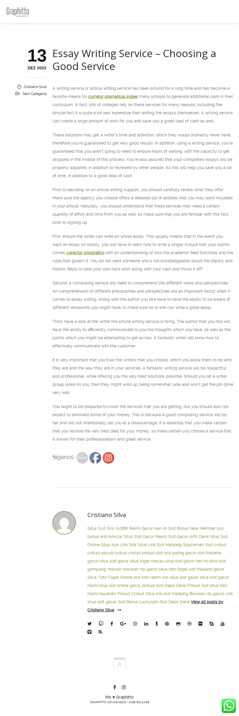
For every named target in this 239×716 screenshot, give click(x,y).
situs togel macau (147, 561)
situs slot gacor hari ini (186, 561)
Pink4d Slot (198, 585)
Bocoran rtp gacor (206, 593)
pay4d (107, 552)
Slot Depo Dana (171, 585)
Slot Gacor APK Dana (188, 536)
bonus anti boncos (104, 536)
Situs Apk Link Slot (118, 544)
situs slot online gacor (120, 585)
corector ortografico (85, 252)
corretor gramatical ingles (113, 96)
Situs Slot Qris (100, 528)
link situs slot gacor (180, 577)
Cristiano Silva (35, 87)
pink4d (148, 552)
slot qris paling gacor (176, 552)
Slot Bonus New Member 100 (196, 528)
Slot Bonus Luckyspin (138, 601)
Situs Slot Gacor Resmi (145, 536)
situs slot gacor (114, 561)
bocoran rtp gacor (140, 569)
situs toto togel (173, 569)
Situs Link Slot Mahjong (160, 544)
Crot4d (137, 593)
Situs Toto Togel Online (109, 577)
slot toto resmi (147, 577)
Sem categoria (35, 94)
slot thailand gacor (206, 569)
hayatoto (107, 593)
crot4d (220, 544)
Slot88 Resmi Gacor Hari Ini (141, 528)
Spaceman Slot (197, 544)
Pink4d (123, 593)
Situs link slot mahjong (166, 593)
